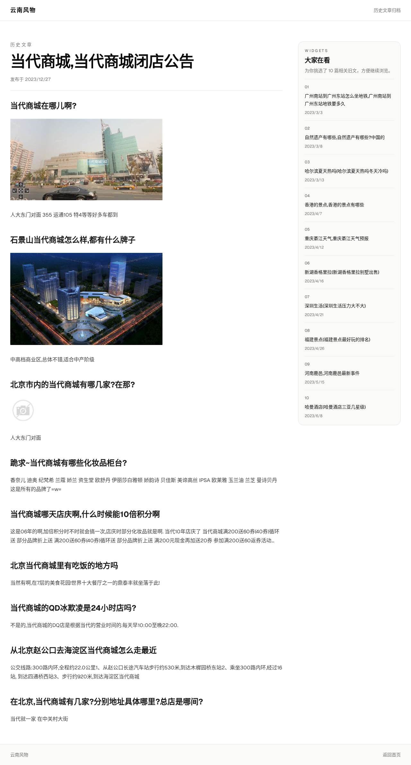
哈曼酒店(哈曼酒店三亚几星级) (335, 407)
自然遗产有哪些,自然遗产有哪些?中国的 (345, 137)
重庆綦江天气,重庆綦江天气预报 (337, 238)
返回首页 (392, 755)
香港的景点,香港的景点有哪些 (334, 205)
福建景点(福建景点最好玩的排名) (337, 339)
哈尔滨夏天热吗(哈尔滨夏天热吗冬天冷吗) (346, 171)
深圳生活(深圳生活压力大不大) (335, 306)
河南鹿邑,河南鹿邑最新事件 (332, 373)
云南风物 (23, 10)
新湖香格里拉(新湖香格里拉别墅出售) (342, 272)
